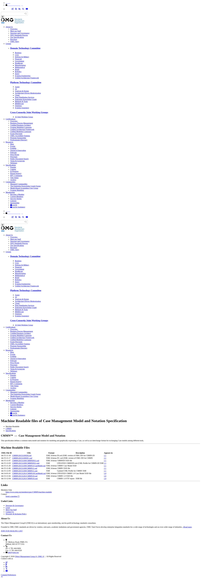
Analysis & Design (22, 91)
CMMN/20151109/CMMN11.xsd (24, 468)
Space (17, 74)
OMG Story (14, 42)
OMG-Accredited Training (20, 136)
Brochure (13, 39)
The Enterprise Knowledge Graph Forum (25, 186)
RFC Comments (16, 176)
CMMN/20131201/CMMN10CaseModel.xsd (29, 473)
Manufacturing (20, 65)
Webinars (13, 163)
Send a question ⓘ (13, 496)
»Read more (187, 527)
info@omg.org (13, 552)
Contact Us (10, 512)
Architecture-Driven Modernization (28, 93)
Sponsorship (14, 203)
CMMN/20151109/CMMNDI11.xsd (25, 461)
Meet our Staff (15, 31)
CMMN (9, 429)
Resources (9, 142)
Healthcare (19, 63)
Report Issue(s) (15, 173)
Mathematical (20, 67)
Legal (8, 508)
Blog (12, 144)
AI (16, 89)
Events (12, 146)
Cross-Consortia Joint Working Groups (29, 112)
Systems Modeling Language (21, 127)
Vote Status (14, 178)
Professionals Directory (18, 140)
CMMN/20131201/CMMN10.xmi (25, 479)
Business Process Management (21, 123)
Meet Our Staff (11, 510)
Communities (10, 182)
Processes (13, 157)
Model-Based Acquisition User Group (24, 188)
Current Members (16, 197)
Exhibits (13, 148)
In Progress (14, 171)
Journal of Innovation (18, 150)
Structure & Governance (14, 506)
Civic (17, 55)
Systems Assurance (22, 108)
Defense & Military (22, 57)
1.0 (105, 473)
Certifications (10, 119)
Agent (17, 87)
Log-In (14, 205)
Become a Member (17, 194)
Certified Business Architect (20, 125)
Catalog (13, 169)
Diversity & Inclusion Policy (16, 514)
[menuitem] (103, 429)
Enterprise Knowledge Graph (26, 99)
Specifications (11, 165)
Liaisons (13, 201)
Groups (8, 44)
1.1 (105, 455)
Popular (13, 167)
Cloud (17, 95)
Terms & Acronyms (17, 161)
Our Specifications (17, 37)
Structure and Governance (19, 33)
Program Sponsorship (18, 138)
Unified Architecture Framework (27, 78)
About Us (9, 27)
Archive (13, 180)
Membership (10, 192)
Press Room (14, 155)
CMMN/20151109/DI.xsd (21, 455)
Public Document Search (19, 159)
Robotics (18, 72)
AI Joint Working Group (24, 117)
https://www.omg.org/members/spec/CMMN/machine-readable (29, 492)
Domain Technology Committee (25, 48)
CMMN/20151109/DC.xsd (22, 458)
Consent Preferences (8, 575)
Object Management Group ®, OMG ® (29, 556)
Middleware (19, 104)
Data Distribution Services (24, 97)
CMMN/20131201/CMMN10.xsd (24, 476)
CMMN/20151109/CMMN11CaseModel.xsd (28, 466)
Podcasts (13, 153)
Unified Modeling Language (20, 132)
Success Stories (16, 199)
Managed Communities (18, 184)
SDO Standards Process (19, 35)
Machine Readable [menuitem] (12, 426)
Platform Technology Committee (25, 82)
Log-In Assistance (18, 207)
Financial (18, 59)
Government (19, 61)
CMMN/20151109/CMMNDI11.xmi (25, 463)
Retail (17, 69)
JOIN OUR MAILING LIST (12, 531)
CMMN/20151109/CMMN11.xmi (24, 471)
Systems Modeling (17, 190)
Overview (14, 29)
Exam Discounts (16, 134)
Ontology (18, 106)
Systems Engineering (22, 76)
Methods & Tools (21, 101)
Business (18, 53)
